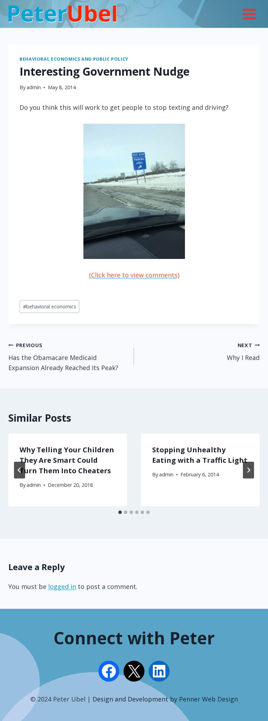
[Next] (248, 470)
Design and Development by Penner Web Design (165, 699)
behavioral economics (49, 306)
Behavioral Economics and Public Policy (74, 59)
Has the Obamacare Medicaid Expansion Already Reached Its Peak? (63, 357)
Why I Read (243, 352)
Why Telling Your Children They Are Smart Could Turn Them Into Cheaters (67, 460)
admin (34, 87)
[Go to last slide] (19, 470)
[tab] (120, 512)
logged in (62, 586)
